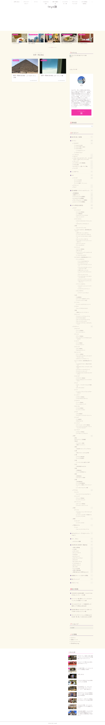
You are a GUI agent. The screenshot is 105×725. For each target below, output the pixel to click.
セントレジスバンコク (83, 274)
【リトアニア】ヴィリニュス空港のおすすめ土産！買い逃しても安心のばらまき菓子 (82, 616)
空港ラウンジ (82, 194)
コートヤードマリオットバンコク (85, 265)
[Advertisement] (52, 21)
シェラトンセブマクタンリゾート (84, 304)
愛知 (76, 446)
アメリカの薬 (82, 568)
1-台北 (82, 549)
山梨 (76, 450)
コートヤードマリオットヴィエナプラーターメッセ (84, 356)
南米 (82, 518)
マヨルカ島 (82, 164)
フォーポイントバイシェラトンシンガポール (84, 241)
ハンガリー (77, 394)
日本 (82, 435)
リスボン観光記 (80, 408)
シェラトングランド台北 (82, 300)
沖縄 (76, 479)
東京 (76, 437)
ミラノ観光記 (79, 342)
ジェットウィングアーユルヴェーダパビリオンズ (84, 253)
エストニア (77, 346)
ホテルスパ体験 (82, 541)
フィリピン (77, 302)
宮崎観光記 (79, 470)
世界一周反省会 (82, 570)
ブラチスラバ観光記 (81, 378)
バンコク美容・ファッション (81, 183)
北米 (82, 507)
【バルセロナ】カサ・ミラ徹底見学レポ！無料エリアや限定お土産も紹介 (82, 605)
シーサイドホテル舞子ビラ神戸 (83, 462)
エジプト (77, 492)
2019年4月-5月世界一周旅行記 (82, 545)
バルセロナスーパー (81, 150)
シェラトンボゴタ (80, 522)
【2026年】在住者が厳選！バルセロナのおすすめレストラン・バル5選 (82, 594)
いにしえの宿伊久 (80, 458)
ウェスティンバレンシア (82, 371)
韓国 (76, 225)
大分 (76, 464)
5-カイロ (82, 559)
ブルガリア (77, 400)
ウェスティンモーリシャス (82, 505)
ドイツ (76, 389)
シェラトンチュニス (81, 499)
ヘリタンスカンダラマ (81, 255)
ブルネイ (77, 306)
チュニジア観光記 (80, 498)
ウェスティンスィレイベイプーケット (85, 286)
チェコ (76, 382)
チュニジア (77, 496)
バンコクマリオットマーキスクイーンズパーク (85, 277)
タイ (82, 175)
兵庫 (76, 460)
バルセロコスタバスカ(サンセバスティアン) (84, 373)
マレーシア (77, 314)
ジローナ (82, 156)
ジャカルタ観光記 (80, 212)
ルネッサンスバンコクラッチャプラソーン (85, 281)
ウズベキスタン (78, 218)
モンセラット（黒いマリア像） (82, 166)
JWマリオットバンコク (83, 270)
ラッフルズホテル (80, 245)
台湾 (76, 295)
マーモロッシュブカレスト (82, 433)
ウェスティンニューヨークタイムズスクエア (84, 512)
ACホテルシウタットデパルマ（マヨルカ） (84, 367)
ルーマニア (77, 429)
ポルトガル (77, 406)
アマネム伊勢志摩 (80, 456)
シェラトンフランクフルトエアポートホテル (84, 392)
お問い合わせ (16, 1)
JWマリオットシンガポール (82, 232)
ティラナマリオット (81, 332)
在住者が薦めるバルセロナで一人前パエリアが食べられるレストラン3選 (82, 610)
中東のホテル (82, 525)
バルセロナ (82, 143)
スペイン (36, 1)
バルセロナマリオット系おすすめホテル (84, 364)
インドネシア (78, 210)
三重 (76, 454)
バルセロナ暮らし (78, 148)
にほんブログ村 (73, 69)
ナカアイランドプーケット (84, 288)
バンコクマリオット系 (65, 2)
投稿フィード (74, 639)
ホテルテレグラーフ (81, 350)
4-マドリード (82, 556)
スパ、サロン (82, 538)
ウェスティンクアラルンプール (83, 316)
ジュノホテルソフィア (81, 404)
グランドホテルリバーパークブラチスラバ (84, 380)
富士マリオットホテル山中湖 (83, 452)
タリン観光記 (79, 348)
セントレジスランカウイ (82, 321)
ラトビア (77, 417)
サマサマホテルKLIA (81, 317)
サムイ (82, 187)
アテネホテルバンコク (83, 262)
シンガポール (82, 171)
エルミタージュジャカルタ (82, 215)
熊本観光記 (79, 476)
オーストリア (78, 352)
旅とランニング (82, 579)
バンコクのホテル (80, 259)
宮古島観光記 (79, 481)
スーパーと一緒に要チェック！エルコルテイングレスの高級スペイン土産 (82, 599)
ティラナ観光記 (80, 330)
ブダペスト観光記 (80, 396)
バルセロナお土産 (45, 2)
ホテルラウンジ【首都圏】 (80, 439)
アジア (82, 208)
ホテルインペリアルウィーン (83, 358)
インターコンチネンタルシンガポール (84, 237)
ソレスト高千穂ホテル (81, 472)
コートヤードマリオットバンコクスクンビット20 (85, 268)
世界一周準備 (82, 547)
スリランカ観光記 (80, 249)
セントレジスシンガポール (82, 239)
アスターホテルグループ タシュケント (84, 221)
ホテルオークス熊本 (81, 477)
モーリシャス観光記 (81, 503)
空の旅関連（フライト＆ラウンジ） (82, 190)
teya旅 (52, 6)
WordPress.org (75, 643)
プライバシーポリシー (26, 2)
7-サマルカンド (82, 563)
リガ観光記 (79, 419)
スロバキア (77, 376)
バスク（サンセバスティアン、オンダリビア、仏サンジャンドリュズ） (82, 159)
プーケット (82, 185)
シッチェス (82, 154)
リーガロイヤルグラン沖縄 (82, 487)
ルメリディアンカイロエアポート (84, 494)
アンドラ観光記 (80, 336)
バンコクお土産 (78, 179)
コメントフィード (75, 641)
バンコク (82, 177)
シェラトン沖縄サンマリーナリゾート (84, 485)
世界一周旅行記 (55, 2)
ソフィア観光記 (80, 402)
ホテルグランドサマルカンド (83, 223)
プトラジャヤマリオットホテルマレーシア (84, 323)
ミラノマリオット (80, 344)
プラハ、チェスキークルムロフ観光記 (84, 385)
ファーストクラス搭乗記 (82, 196)
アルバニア (77, 328)
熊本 (76, 474)
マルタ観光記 (79, 413)
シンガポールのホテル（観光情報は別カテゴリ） (83, 230)
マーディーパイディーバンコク (85, 279)
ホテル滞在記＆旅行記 (84, 2)
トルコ (76, 527)
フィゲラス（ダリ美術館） (82, 163)
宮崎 (76, 468)
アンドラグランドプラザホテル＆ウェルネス (84, 338)
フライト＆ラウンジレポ (75, 2)
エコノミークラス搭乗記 (82, 201)
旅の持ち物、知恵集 (82, 137)
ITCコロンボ (79, 250)
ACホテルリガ (80, 421)
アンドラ (77, 334)
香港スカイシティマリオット (83, 312)
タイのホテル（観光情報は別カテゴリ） (83, 257)
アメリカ (77, 509)
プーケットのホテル (81, 283)
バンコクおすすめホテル (84, 261)
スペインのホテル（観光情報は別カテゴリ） (83, 361)
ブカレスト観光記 (80, 431)
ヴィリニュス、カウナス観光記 (83, 424)
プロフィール (82, 582)
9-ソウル (82, 566)
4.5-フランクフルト (82, 558)
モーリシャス (78, 501)
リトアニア (77, 423)
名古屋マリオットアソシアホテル (84, 448)
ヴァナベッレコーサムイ (84, 292)
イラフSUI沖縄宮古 (81, 483)
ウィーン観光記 (80, 354)
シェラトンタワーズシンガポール (84, 234)
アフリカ (82, 490)
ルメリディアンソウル (81, 227)
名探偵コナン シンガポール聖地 (82, 575)
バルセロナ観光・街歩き (80, 146)
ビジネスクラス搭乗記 (82, 198)
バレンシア (82, 161)
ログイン (73, 637)
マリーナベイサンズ (81, 243)
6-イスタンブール (82, 561)
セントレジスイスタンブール (83, 529)
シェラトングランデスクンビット (85, 272)
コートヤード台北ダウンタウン (83, 298)
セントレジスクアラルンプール (83, 319)
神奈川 (76, 441)
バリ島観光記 (79, 213)
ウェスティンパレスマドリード (83, 369)
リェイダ (82, 168)
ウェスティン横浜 (80, 443)
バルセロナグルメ (78, 152)
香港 (76, 310)
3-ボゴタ (82, 554)
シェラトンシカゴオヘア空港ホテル (84, 514)
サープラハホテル (80, 387)
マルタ (76, 411)
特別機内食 (82, 193)
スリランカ (77, 247)
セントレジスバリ (80, 216)
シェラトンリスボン (81, 409)
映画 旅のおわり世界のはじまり (82, 572)
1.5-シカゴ (82, 551)
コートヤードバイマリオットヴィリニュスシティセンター (84, 427)
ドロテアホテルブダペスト (82, 398)
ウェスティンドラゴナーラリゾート (84, 415)
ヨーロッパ (82, 326)
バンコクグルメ (78, 181)
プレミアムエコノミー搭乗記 (82, 200)
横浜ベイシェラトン (81, 444)
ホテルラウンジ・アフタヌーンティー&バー (82, 534)
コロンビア (77, 520)
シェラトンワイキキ (81, 516)
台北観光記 (79, 297)
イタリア (77, 340)
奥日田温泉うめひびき (81, 466)
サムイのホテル (80, 290)
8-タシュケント (82, 565)
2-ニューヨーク (82, 552)
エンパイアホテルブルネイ (82, 308)
